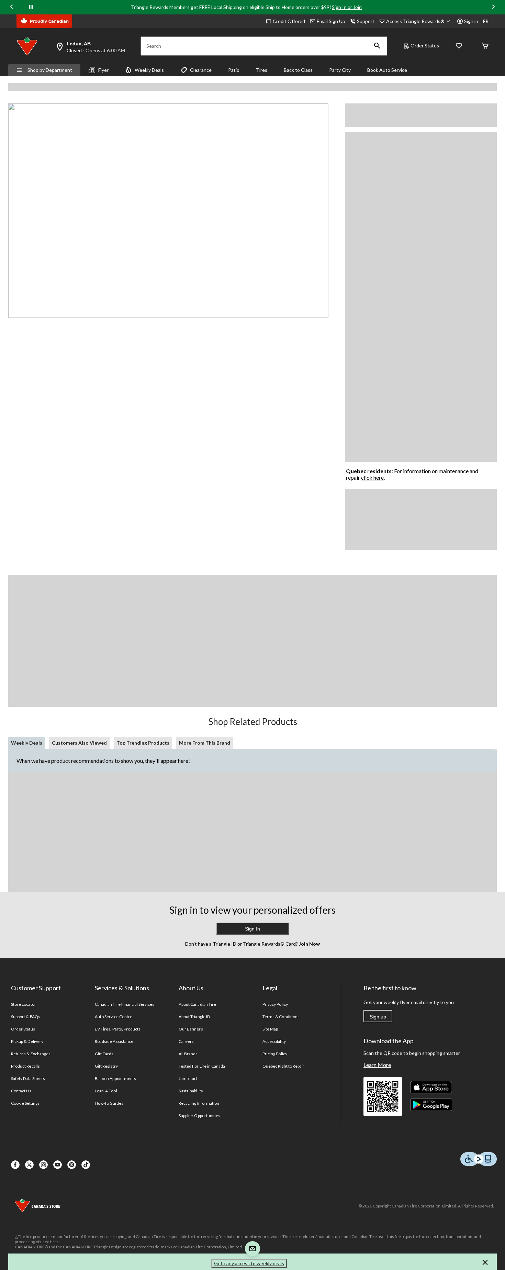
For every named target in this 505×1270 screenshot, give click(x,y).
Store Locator (23, 1004)
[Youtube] (57, 1164)
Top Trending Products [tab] (142, 743)
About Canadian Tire (197, 1004)
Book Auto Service (387, 70)
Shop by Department (49, 70)
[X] (29, 1164)
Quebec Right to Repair (283, 1066)
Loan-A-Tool (106, 1090)
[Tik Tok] (85, 1164)
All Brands (188, 1053)
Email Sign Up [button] (331, 21)
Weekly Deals (149, 70)
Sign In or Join (347, 7)
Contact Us (21, 1090)
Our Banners (191, 1029)
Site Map (270, 1029)
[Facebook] (15, 1164)
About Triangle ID (194, 1016)
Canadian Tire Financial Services (124, 1004)
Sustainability (191, 1090)
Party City (340, 70)
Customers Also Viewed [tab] (79, 743)
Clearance (201, 70)
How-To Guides (109, 1103)
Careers (186, 1041)
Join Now (309, 944)
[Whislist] (459, 46)
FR (486, 21)
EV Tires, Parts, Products (118, 1029)
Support (365, 21)
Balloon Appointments (115, 1078)
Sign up (378, 1017)
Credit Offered (289, 21)
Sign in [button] (471, 21)
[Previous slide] (11, 7)
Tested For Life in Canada (202, 1066)
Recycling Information (199, 1103)
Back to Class (298, 70)
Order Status (425, 45)
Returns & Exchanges (30, 1053)
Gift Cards (104, 1053)
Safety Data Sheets (28, 1078)
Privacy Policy (275, 1004)
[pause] (30, 7)
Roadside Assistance (114, 1041)
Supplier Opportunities (199, 1115)
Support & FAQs (25, 1016)
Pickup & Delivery (27, 1041)
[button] (377, 46)
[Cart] (485, 46)
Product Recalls (25, 1066)
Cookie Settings (25, 1103)
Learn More (377, 1064)
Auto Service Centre (113, 1016)
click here (372, 477)
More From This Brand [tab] (204, 743)
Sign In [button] (252, 929)
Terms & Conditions (281, 1016)
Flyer (103, 70)
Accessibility (274, 1041)
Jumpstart (188, 1078)
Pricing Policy (274, 1053)
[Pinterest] (71, 1164)
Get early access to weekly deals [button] (249, 1263)
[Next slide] (493, 7)
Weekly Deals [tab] (26, 743)
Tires (261, 70)
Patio (233, 70)
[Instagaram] (43, 1164)
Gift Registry (106, 1066)
